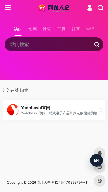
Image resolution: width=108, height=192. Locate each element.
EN (96, 160)
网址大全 (44, 182)
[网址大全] (54, 8)
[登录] (90, 8)
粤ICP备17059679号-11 (70, 182)
